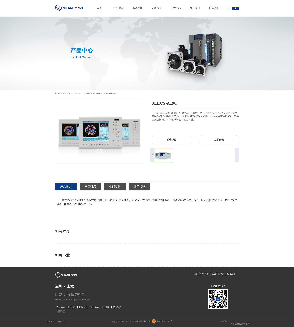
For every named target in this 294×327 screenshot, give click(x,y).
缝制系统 (88, 94)
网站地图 (224, 321)
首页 (99, 8)
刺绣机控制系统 (110, 94)
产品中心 (78, 94)
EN (229, 8)
